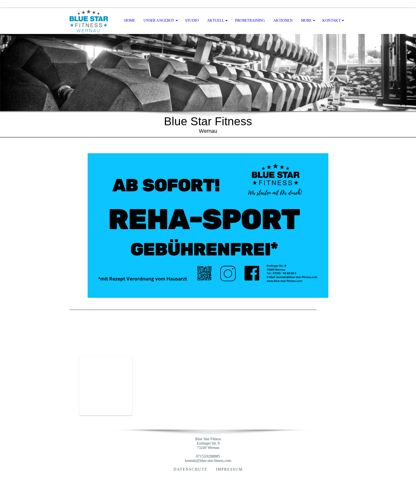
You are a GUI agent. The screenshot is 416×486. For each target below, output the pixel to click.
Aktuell (215, 20)
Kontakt (331, 20)
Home (129, 20)
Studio (192, 20)
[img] (94, 20)
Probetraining (250, 20)
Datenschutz (190, 469)
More (306, 20)
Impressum (229, 469)
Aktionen (282, 20)
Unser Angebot (158, 20)
